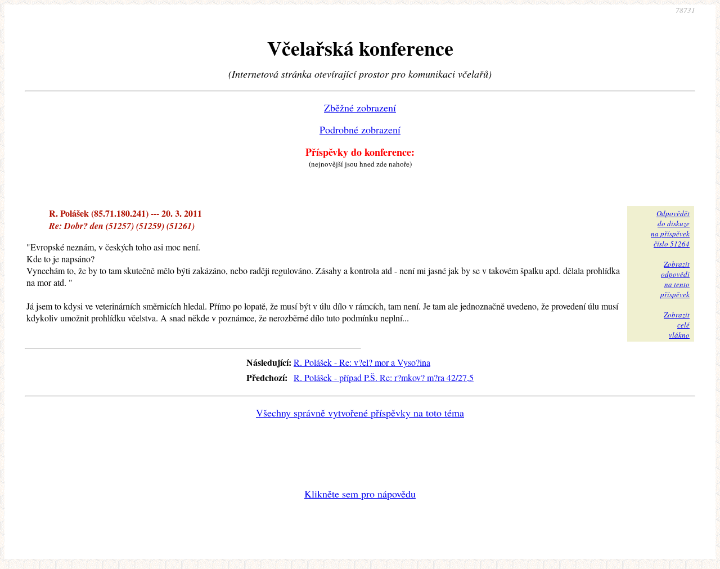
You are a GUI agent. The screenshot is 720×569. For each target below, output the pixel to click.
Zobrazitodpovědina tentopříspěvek (675, 279)
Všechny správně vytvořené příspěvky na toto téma (360, 412)
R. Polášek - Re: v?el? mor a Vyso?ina (362, 362)
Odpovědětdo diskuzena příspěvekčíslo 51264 (670, 228)
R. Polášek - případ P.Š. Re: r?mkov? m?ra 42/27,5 (384, 377)
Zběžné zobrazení (360, 107)
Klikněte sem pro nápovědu (360, 493)
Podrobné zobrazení (360, 129)
